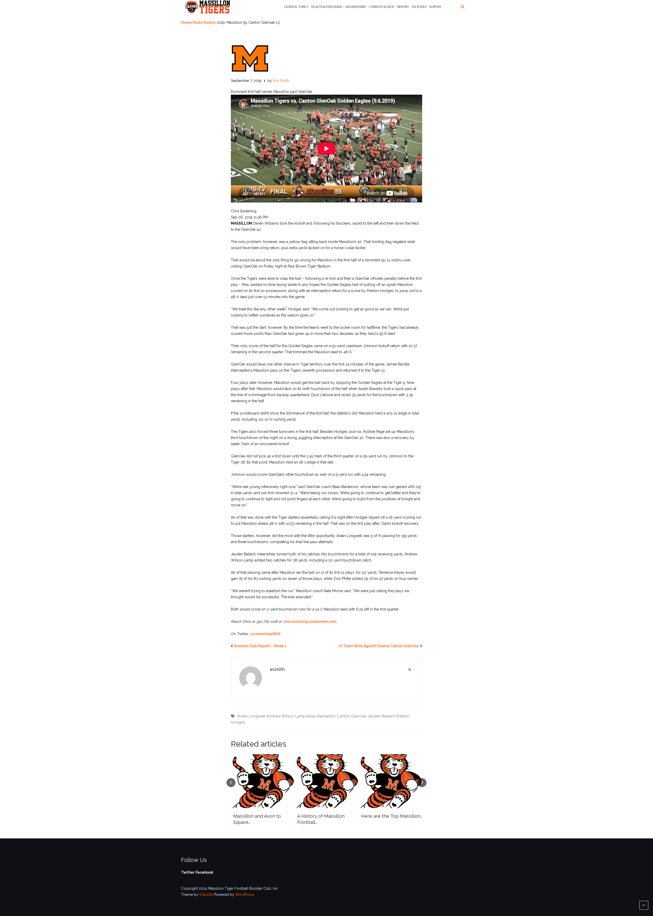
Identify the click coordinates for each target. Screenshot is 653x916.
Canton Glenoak (352, 716)
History (403, 7)
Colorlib (206, 895)
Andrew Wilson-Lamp (286, 716)
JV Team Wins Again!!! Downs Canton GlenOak (378, 646)
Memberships (355, 7)
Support (435, 7)
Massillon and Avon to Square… (257, 819)
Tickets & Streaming (327, 7)
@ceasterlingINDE (265, 634)
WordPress (244, 895)
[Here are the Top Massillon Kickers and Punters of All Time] (390, 781)
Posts (197, 22)
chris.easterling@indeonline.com (309, 621)
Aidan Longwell (251, 716)
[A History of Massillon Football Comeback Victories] (326, 781)
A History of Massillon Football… (321, 819)
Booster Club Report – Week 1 (260, 646)
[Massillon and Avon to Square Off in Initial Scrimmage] (262, 781)
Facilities (419, 7)
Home (186, 22)
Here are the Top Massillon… (391, 816)
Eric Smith (281, 81)
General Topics (296, 7)
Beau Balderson (321, 716)
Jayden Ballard (381, 716)
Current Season (381, 7)
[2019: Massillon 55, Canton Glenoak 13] (250, 58)
